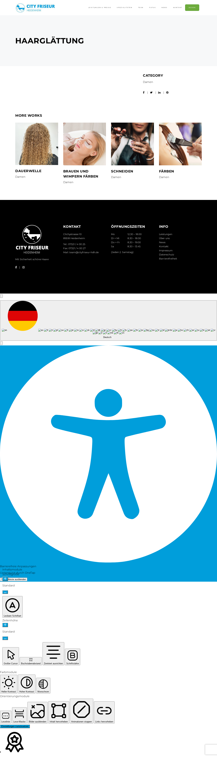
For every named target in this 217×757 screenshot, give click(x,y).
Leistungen (165, 234)
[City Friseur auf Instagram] (23, 267)
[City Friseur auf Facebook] (16, 267)
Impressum (166, 250)
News (162, 242)
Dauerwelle (28, 171)
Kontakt (164, 246)
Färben (166, 171)
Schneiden (122, 171)
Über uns (164, 238)
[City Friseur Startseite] (32, 253)
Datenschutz (166, 254)
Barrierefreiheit (168, 258)
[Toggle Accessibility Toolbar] (1, 296)
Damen (148, 82)
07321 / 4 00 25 (76, 244)
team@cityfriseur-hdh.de (84, 252)
